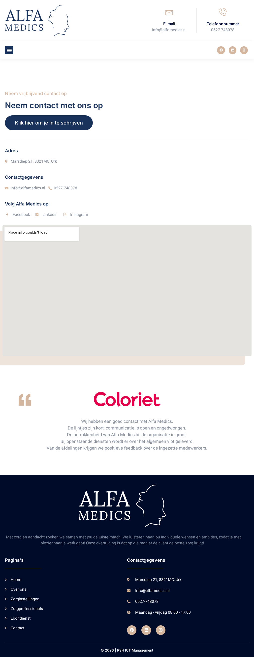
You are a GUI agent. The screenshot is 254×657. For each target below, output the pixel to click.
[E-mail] (169, 12)
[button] (9, 50)
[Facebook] (221, 50)
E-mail (169, 23)
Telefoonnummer (223, 23)
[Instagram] (244, 50)
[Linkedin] (232, 50)
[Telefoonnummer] (223, 12)
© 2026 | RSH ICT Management (127, 650)
